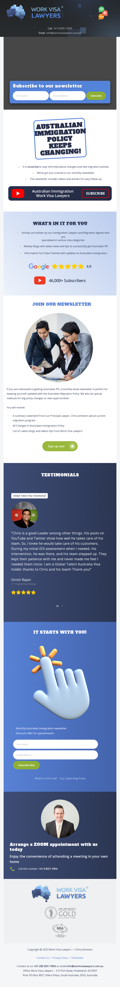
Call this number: (38, 868)
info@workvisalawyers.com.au (63, 33)
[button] (60, 446)
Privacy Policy (60, 958)
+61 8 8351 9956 (62, 28)
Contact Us (42, 958)
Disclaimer (77, 958)
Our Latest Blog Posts (72, 778)
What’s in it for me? (46, 778)
